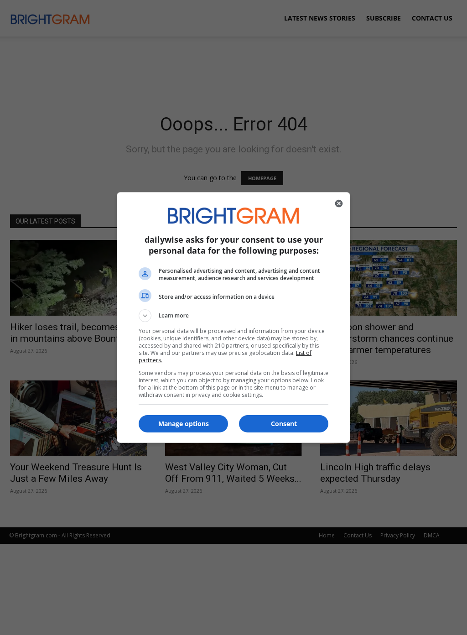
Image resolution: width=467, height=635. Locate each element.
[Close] (339, 203)
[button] (233, 315)
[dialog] (233, 317)
